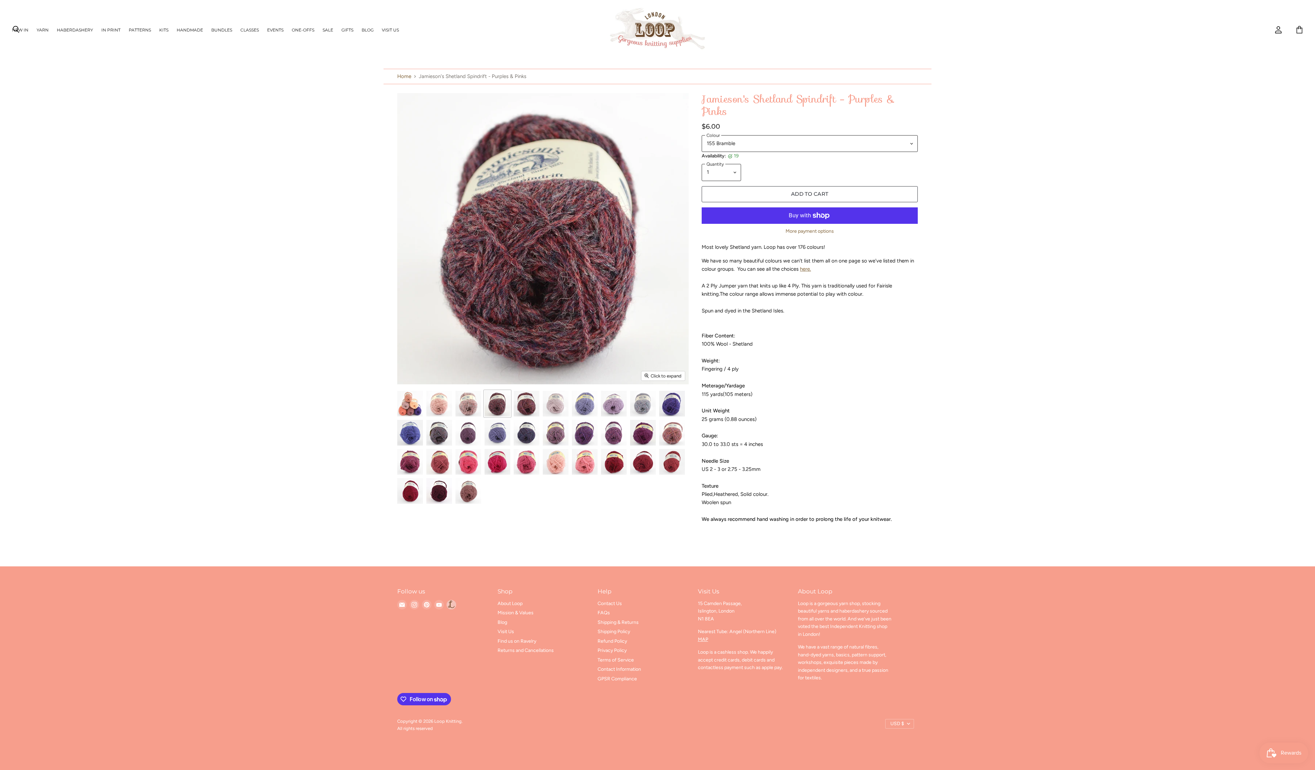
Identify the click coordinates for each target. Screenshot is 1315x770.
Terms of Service (616, 660)
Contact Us (610, 603)
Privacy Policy (612, 650)
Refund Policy (612, 641)
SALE (328, 30)
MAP (703, 639)
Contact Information (619, 669)
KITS (163, 30)
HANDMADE (190, 30)
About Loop (510, 603)
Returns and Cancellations (526, 650)
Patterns (140, 30)
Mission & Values (516, 613)
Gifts (347, 30)
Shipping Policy (614, 631)
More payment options (810, 231)
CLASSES (249, 30)
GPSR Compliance (617, 679)
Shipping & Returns (618, 622)
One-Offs (303, 30)
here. (805, 269)
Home (404, 76)
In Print (111, 30)
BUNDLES (221, 30)
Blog (368, 30)
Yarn (43, 30)
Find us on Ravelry (517, 641)
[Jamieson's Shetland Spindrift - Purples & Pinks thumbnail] (410, 403)
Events (275, 30)
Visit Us (390, 30)
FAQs (604, 613)
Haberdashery (75, 30)
